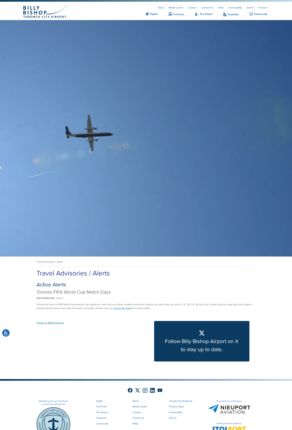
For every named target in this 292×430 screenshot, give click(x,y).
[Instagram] (145, 390)
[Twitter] (137, 390)
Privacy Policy (176, 406)
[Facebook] (130, 390)
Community (260, 14)
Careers (192, 7)
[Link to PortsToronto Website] (53, 424)
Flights (154, 14)
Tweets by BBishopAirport (50, 323)
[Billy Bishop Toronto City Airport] (45, 11)
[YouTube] (160, 390)
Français (262, 7)
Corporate (233, 14)
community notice (122, 308)
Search (250, 7)
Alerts (161, 7)
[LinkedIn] (152, 390)
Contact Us (207, 7)
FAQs (221, 7)
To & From (178, 14)
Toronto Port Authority (180, 401)
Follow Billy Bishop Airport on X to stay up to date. (202, 345)
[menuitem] (147, 14)
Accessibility (235, 7)
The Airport (206, 14)
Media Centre (176, 7)
